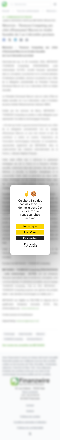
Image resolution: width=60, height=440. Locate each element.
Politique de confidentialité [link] (30, 245)
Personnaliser (30, 238)
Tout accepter (30, 226)
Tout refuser (30, 232)
